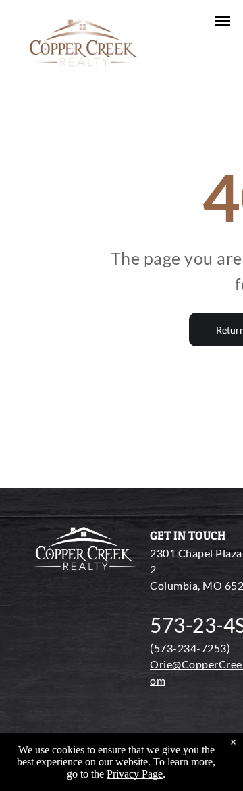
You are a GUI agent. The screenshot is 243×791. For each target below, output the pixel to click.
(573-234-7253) (190, 647)
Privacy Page (135, 774)
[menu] (222, 20)
